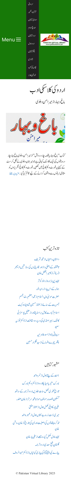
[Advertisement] (35, 207)
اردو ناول (31, 44)
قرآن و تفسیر (32, 12)
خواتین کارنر (32, 75)
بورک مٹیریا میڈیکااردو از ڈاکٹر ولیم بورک (40, 383)
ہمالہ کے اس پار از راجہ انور (47, 289)
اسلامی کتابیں (32, 20)
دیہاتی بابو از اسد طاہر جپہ (48, 334)
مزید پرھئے (14, 173)
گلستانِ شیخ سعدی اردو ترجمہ (47, 445)
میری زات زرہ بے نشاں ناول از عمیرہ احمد (40, 415)
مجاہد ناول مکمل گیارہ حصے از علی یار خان (42, 437)
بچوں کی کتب (32, 67)
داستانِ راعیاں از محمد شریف (46, 259)
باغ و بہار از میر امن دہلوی (50, 101)
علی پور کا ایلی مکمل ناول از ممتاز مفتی (44, 407)
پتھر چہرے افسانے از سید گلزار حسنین (42, 342)
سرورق (30, 4)
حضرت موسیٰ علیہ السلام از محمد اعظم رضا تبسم (39, 297)
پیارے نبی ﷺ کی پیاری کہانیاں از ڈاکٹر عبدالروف (36, 452)
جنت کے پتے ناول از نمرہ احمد (46, 375)
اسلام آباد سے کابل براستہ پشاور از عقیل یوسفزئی (38, 313)
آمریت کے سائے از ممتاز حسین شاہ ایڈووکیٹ (38, 305)
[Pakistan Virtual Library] (54, 40)
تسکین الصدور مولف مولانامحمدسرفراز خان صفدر (37, 399)
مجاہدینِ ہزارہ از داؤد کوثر (48, 281)
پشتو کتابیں (31, 51)
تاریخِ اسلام (32, 28)
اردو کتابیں (31, 36)
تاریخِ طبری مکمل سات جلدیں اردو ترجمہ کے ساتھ (37, 391)
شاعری (30, 59)
